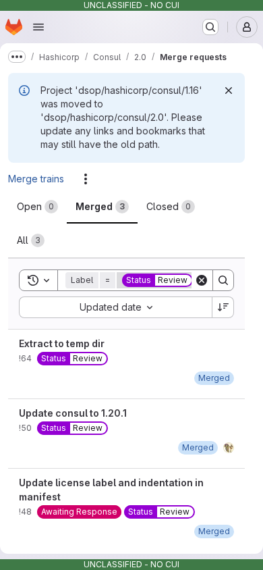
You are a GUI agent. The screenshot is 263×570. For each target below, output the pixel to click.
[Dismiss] (229, 90)
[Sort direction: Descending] (223, 307)
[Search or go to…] (210, 27)
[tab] (37, 207)
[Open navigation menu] (38, 27)
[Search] (223, 280)
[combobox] (115, 307)
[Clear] (202, 280)
